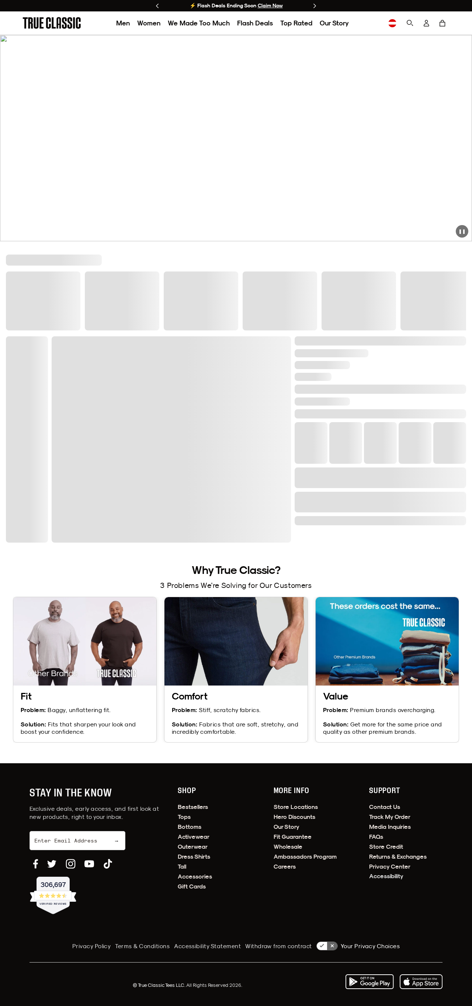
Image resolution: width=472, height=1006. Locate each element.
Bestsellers (193, 807)
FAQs (376, 837)
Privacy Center (389, 866)
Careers (285, 866)
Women (148, 23)
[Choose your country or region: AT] (392, 23)
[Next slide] (315, 6)
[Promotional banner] (236, 138)
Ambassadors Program (305, 856)
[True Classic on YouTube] (89, 864)
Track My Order (389, 817)
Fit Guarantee (293, 837)
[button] (442, 23)
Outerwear (193, 847)
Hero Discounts (294, 817)
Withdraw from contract (278, 946)
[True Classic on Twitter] (52, 864)
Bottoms (189, 827)
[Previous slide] (157, 6)
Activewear (193, 837)
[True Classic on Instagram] (71, 864)
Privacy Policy (91, 946)
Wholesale (288, 847)
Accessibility (386, 876)
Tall (182, 866)
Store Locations (296, 807)
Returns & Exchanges (398, 856)
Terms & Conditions (142, 946)
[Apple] (421, 981)
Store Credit (386, 847)
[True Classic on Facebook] (35, 864)
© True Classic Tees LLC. (159, 985)
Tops (184, 817)
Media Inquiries (390, 827)
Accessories (195, 876)
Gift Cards (192, 886)
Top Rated (296, 23)
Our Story (334, 23)
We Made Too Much (199, 23)
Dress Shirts (194, 856)
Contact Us (384, 807)
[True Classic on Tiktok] (108, 864)
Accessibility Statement (207, 946)
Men (123, 23)
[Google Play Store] (369, 981)
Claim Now (270, 5)
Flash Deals (255, 23)
